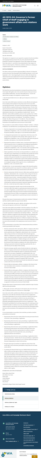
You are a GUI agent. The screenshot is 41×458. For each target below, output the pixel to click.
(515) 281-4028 (9, 434)
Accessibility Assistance (28, 445)
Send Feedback (23, 451)
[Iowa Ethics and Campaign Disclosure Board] (7, 6)
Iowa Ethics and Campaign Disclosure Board (19, 5)
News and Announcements (29, 437)
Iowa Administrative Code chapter (30, 443)
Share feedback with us (11, 441)
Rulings (9, 10)
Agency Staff (26, 433)
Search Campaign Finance (30, 429)
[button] (34, 456)
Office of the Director (28, 431)
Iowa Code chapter (28, 435)
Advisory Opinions (16, 10)
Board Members (26, 427)
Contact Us (25, 422)
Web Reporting (28, 425)
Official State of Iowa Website (8, 1)
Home (5, 10)
